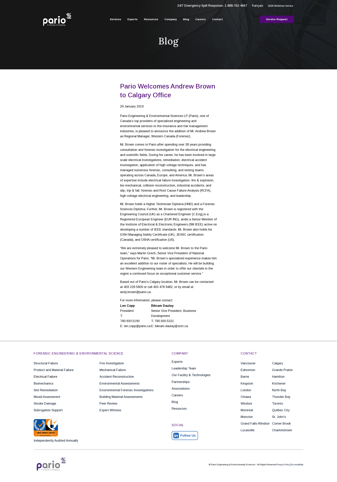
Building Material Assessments (121, 397)
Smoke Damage (45, 403)
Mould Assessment (47, 397)
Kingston (247, 383)
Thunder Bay (281, 397)
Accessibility (297, 464)
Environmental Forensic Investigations (126, 390)
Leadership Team (184, 368)
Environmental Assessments (120, 383)
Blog (186, 19)
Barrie (245, 376)
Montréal (247, 410)
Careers (200, 19)
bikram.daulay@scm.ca (171, 326)
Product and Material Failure (54, 370)
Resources (151, 19)
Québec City (281, 410)
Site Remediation (46, 390)
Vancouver (248, 363)
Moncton (247, 417)
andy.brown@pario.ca (135, 292)
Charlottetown (282, 430)
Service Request (277, 19)
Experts (132, 19)
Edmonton (248, 370)
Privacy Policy (283, 464)
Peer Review (108, 403)
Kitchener (279, 383)
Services (115, 19)
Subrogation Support (48, 410)
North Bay (279, 390)
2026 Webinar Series (280, 5)
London (246, 390)
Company (170, 19)
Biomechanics (43, 383)
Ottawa (246, 397)
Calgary (277, 363)
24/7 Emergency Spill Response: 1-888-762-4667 (212, 5)
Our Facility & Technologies (191, 375)
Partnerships (181, 382)
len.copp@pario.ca (137, 326)
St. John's (279, 417)
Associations (181, 388)
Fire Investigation (112, 363)
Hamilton (278, 376)
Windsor (246, 403)
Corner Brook (281, 423)
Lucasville (248, 430)
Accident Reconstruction (117, 376)
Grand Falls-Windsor (255, 423)
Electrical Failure (45, 376)
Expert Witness (110, 410)
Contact (217, 19)
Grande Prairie (282, 370)
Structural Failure (46, 363)
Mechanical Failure (113, 370)
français (257, 5)
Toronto (277, 403)
